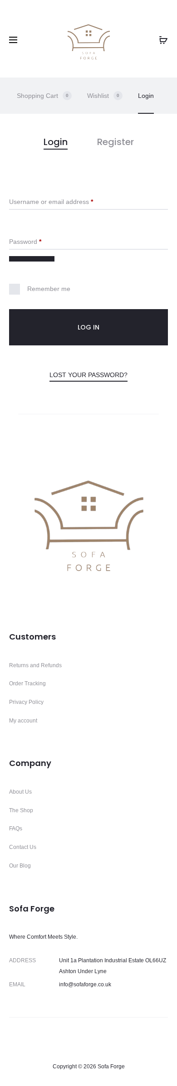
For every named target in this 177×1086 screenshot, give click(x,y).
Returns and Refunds (35, 665)
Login (146, 95)
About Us (20, 792)
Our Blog (20, 866)
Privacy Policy (26, 702)
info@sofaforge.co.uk (85, 984)
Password (38, 241)
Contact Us (22, 847)
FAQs (15, 828)
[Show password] (31, 259)
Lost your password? (88, 374)
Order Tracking (27, 683)
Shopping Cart (43, 95)
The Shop (21, 810)
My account (23, 721)
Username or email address (64, 202)
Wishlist (103, 95)
